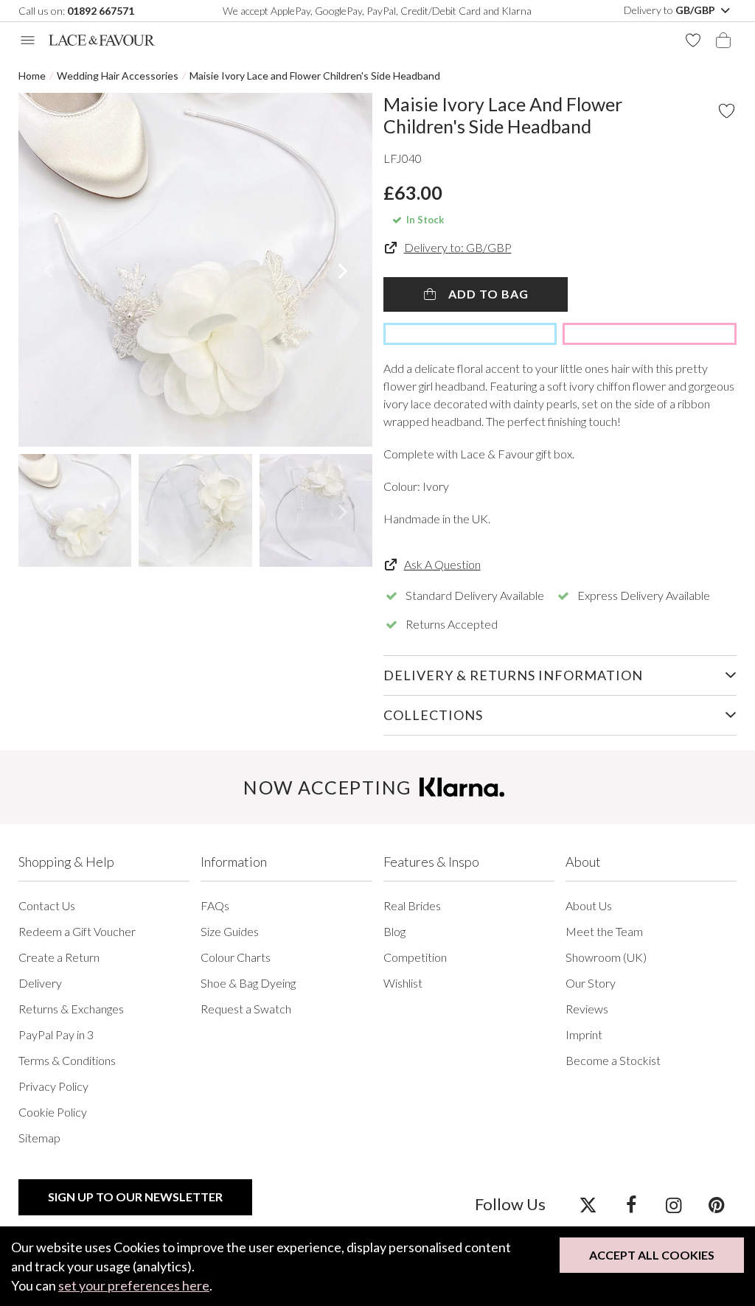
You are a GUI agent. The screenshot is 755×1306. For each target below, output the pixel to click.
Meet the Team (604, 931)
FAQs (215, 905)
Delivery (40, 983)
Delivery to (670, 10)
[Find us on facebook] (631, 1204)
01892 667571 (100, 10)
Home (32, 75)
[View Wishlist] (693, 40)
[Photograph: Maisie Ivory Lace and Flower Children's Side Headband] (195, 270)
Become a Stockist (613, 1060)
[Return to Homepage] (102, 40)
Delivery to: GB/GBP (458, 247)
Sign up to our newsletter (135, 1197)
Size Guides (230, 931)
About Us (589, 905)
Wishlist (402, 983)
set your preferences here (133, 1285)
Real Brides (412, 905)
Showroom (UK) (606, 957)
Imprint (584, 1034)
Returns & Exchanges (71, 1009)
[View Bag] (723, 40)
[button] (48, 270)
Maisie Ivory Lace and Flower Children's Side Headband (314, 75)
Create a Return (59, 957)
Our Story (591, 983)
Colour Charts (236, 957)
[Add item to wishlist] (727, 110)
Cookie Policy (52, 1112)
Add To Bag (487, 294)
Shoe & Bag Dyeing (248, 983)
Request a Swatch (246, 1009)
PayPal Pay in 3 (56, 1034)
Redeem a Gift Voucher (77, 931)
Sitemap (39, 1138)
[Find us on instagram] (673, 1204)
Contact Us (46, 905)
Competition (415, 957)
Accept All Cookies (651, 1255)
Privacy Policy (53, 1086)
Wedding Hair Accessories (117, 75)
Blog (394, 931)
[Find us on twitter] (588, 1204)
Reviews (587, 1009)
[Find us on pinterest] (716, 1204)
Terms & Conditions (67, 1060)
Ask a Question (442, 564)
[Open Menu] (27, 40)
